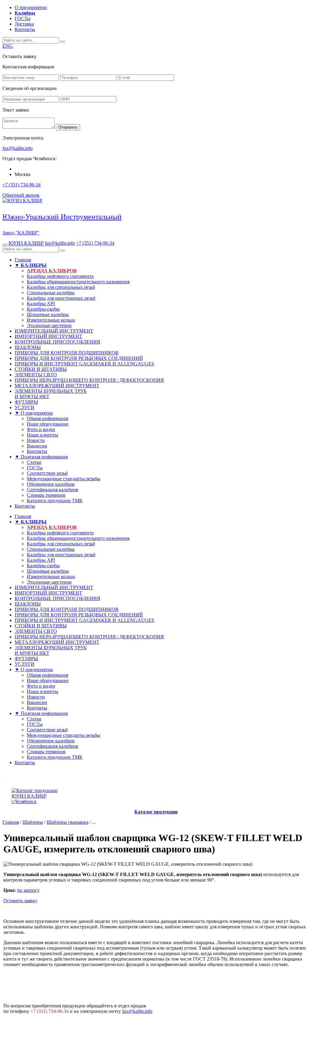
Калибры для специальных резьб (61, 287)
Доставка (24, 23)
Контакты (25, 29)
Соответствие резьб (47, 473)
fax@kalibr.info (60, 243)
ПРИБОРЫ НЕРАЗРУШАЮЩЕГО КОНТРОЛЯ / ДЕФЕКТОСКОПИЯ (89, 380)
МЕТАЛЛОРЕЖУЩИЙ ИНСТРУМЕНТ (57, 385)
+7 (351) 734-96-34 (21, 184)
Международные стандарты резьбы (63, 478)
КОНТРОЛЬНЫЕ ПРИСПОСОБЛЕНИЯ (57, 341)
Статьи (34, 462)
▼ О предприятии (34, 413)
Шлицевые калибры (48, 314)
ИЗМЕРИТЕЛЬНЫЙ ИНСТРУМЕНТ (54, 330)
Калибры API (41, 303)
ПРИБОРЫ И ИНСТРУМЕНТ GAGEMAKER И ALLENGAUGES (84, 363)
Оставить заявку (20, 900)
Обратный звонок (21, 195)
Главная (23, 259)
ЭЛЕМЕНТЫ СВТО (36, 374)
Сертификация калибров (52, 489)
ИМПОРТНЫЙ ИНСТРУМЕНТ (48, 336)
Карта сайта (296, 1023)
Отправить (68, 127)
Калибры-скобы (43, 309)
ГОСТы (22, 18)
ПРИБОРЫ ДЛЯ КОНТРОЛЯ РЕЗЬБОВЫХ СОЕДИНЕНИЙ (79, 358)
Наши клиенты (42, 434)
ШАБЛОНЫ (28, 347)
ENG (7, 46)
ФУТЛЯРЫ (26, 402)
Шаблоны (33, 822)
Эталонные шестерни (49, 325)
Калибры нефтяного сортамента (60, 276)
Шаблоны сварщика (67, 822)
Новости (36, 440)
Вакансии (37, 445)
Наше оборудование (48, 423)
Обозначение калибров (51, 484)
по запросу (28, 890)
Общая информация (47, 418)
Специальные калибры (51, 292)
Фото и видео (41, 429)
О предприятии (31, 7)
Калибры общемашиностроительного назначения (78, 281)
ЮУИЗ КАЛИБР (26, 243)
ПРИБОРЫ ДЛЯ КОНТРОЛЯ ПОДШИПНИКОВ (67, 352)
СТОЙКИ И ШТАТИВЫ (41, 369)
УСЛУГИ (24, 407)
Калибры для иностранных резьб (61, 298)
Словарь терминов (46, 495)
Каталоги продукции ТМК (55, 500)
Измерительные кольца (51, 320)
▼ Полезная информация (41, 456)
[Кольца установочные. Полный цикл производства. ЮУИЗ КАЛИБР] (5, 779)
